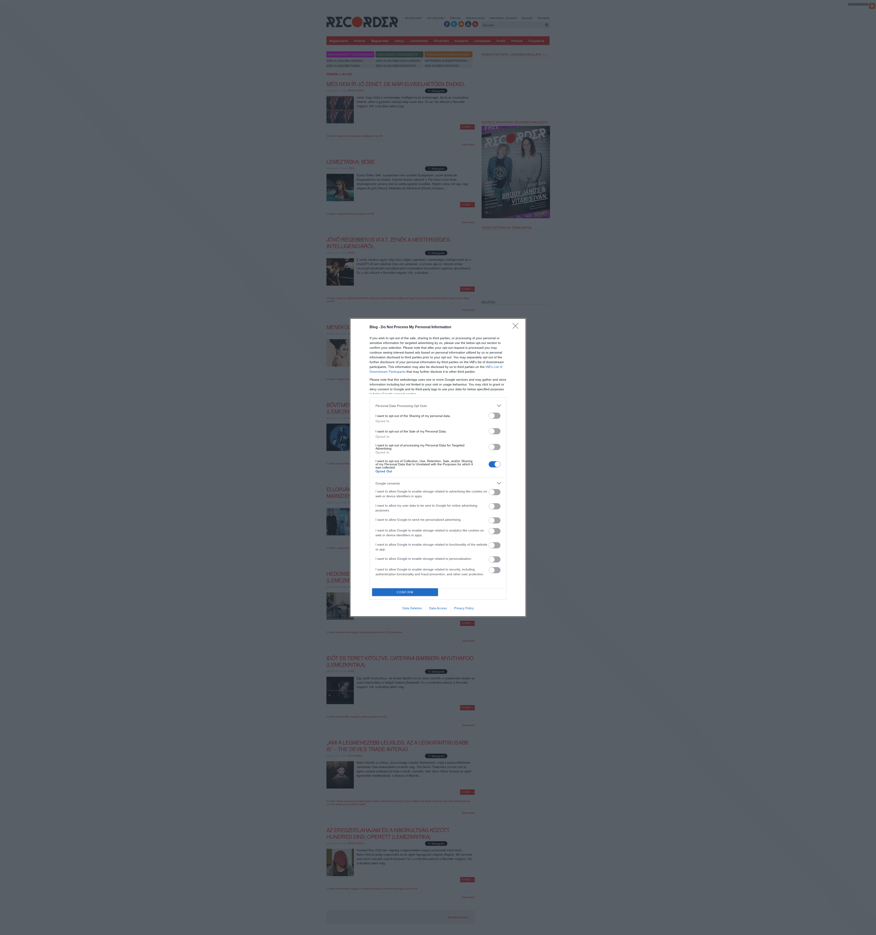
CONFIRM (405, 592)
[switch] (495, 416)
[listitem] (438, 405)
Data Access (438, 608)
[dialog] (438, 467)
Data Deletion (412, 608)
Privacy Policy (464, 608)
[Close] (517, 327)
